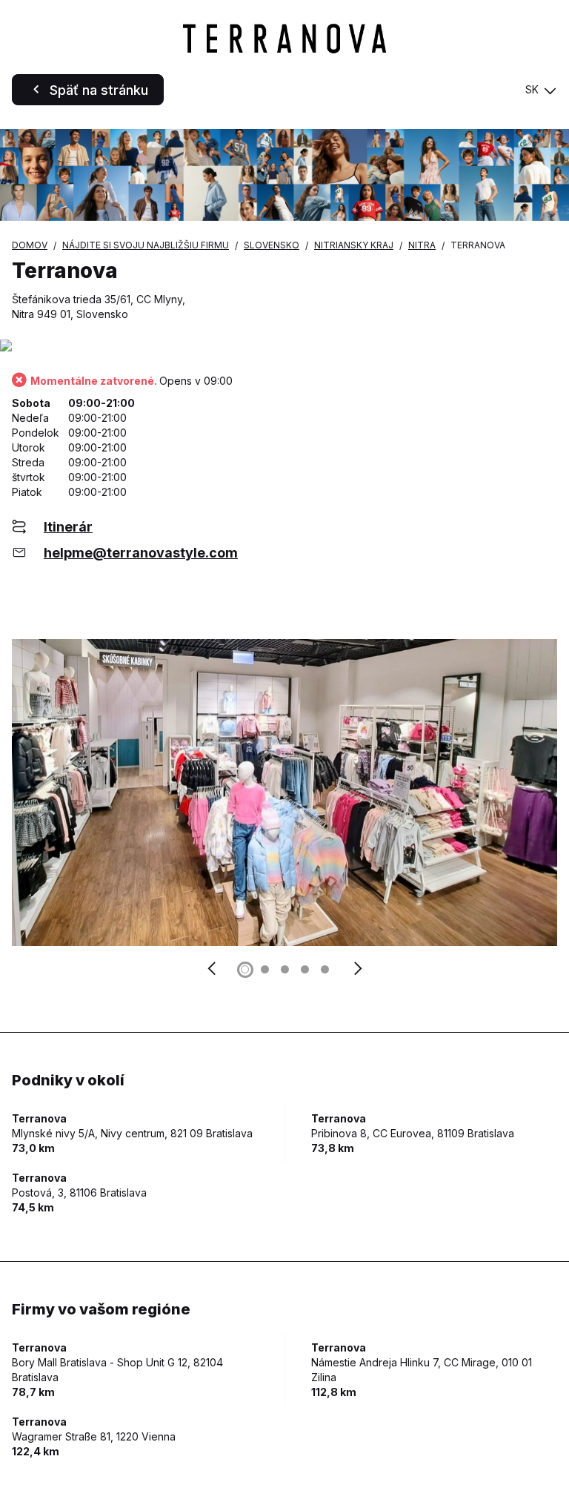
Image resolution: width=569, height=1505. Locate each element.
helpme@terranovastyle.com (141, 552)
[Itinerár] (284, 347)
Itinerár (68, 527)
